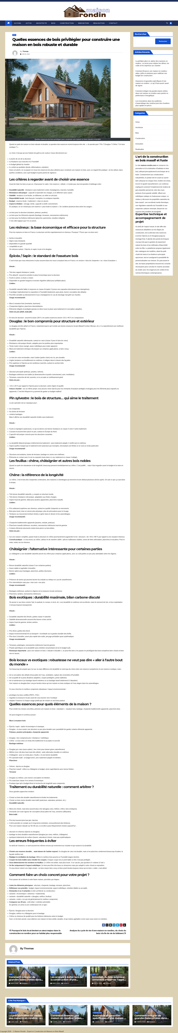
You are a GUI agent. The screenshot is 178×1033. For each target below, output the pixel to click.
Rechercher (140, 34)
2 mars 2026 (141, 1022)
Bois (53, 23)
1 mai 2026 (15, 1022)
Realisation (99, 23)
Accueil (17, 23)
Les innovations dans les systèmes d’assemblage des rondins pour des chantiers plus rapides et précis (152, 103)
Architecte (41, 23)
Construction (67, 23)
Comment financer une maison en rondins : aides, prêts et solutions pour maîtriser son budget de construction (151, 73)
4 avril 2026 (57, 1022)
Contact (113, 23)
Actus (29, 23)
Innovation (83, 23)
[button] (167, 23)
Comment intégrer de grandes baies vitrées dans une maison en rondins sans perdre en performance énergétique (151, 93)
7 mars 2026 (99, 1022)
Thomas (25, 51)
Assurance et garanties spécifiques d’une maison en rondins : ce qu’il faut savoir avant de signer (152, 83)
